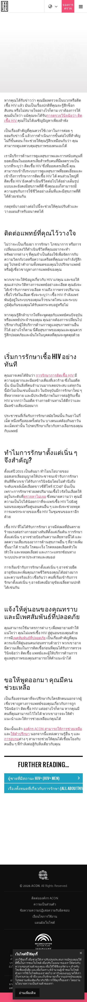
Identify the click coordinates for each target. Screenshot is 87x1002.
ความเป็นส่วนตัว (45, 904)
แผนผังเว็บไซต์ (45, 922)
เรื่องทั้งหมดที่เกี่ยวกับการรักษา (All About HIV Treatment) (45, 788)
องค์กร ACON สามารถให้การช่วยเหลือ (52, 729)
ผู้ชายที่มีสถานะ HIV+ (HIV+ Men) (33, 778)
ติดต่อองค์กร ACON (44, 898)
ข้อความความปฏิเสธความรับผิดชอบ (45, 910)
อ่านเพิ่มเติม (27, 992)
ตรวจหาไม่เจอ (34, 496)
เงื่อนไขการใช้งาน (45, 916)
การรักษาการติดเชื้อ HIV (55, 375)
